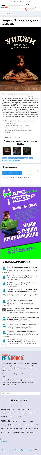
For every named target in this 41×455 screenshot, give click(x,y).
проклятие (12, 160)
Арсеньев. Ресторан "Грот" (21, 276)
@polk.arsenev (12, 425)
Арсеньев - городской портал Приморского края (17, 450)
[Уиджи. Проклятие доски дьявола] (6, 150)
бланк (24, 421)
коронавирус (30, 432)
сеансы (28, 409)
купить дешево (16, 429)
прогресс (3, 432)
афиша (26, 158)
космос (5, 158)
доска (30, 158)
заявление (4, 416)
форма (36, 413)
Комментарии (9, 167)
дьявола (5, 160)
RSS (38, 170)
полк (30, 413)
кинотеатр (11, 158)
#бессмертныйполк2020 (31, 428)
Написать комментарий (12, 173)
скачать (19, 416)
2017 (37, 425)
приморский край (18, 432)
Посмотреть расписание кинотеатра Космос (20, 142)
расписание (19, 158)
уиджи (18, 160)
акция (12, 416)
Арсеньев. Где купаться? (22, 283)
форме (13, 406)
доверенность (29, 425)
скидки (26, 416)
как (9, 432)
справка (31, 421)
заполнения (4, 428)
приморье (20, 406)
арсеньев (5, 421)
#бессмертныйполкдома (8, 409)
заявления (21, 409)
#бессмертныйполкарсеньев (9, 413)
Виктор (9, 309)
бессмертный (16, 421)
